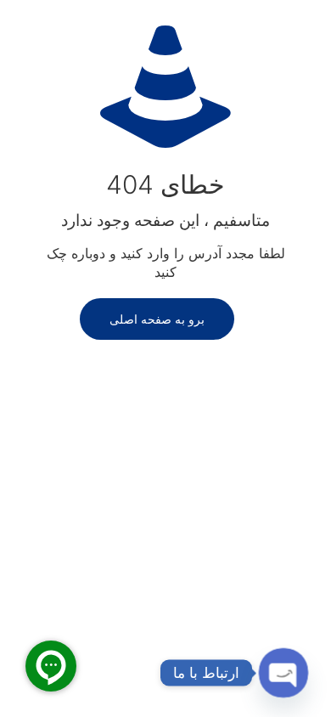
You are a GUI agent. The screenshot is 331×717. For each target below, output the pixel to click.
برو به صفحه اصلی (157, 319)
